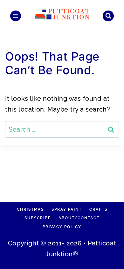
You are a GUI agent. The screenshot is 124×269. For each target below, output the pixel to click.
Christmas (30, 209)
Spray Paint (67, 209)
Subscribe (37, 218)
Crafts (98, 209)
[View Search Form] (108, 16)
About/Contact (79, 218)
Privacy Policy (62, 227)
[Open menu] (15, 16)
